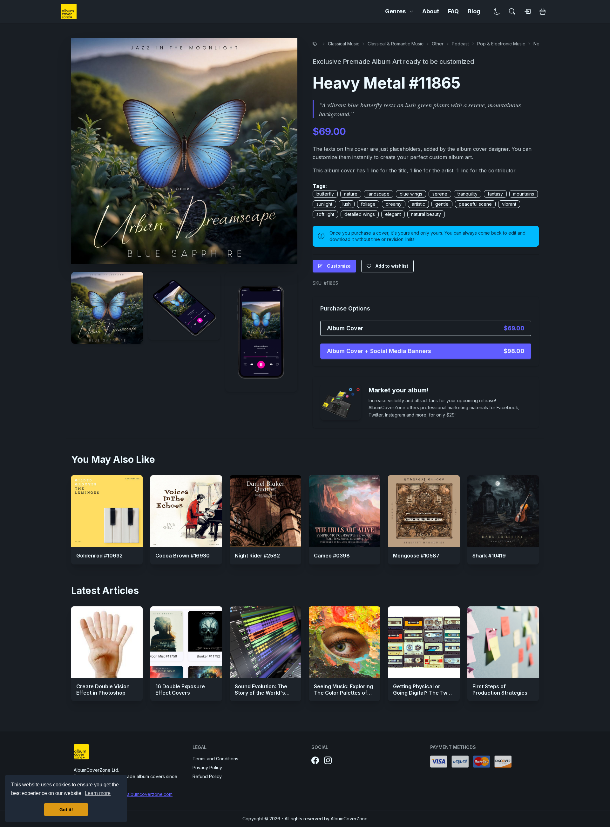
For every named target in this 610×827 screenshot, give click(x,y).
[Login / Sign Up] (527, 11)
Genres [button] (395, 11)
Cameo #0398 (332, 555)
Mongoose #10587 (416, 555)
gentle (442, 204)
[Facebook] (315, 761)
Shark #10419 (489, 555)
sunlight (324, 204)
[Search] (512, 11)
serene (439, 194)
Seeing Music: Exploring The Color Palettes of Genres (343, 692)
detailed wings (359, 214)
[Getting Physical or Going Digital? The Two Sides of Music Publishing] (423, 642)
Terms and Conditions (215, 758)
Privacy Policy (207, 767)
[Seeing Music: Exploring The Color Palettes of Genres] (344, 642)
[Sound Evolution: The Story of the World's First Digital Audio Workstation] (265, 642)
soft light (325, 214)
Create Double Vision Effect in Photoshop (103, 689)
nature (350, 194)
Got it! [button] (66, 809)
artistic (418, 204)
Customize (339, 266)
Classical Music (343, 43)
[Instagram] (328, 761)
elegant (393, 214)
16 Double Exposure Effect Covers (180, 689)
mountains (523, 194)
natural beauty (426, 214)
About (430, 11)
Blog (474, 11)
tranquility (468, 194)
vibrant (509, 204)
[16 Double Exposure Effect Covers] (186, 642)
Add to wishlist (392, 266)
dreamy (394, 204)
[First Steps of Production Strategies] (503, 642)
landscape (379, 194)
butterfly (325, 194)
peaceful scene (475, 204)
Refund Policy (207, 776)
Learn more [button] (98, 793)
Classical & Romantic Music (396, 43)
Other (438, 43)
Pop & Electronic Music (501, 43)
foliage (368, 204)
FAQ (453, 11)
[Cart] (542, 11)
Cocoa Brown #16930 (182, 555)
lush (346, 204)
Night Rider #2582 (257, 555)
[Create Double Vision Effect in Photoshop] (107, 642)
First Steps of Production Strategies (499, 689)
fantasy (495, 194)
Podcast (460, 43)
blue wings (411, 194)
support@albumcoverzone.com (139, 794)
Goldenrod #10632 (99, 555)
